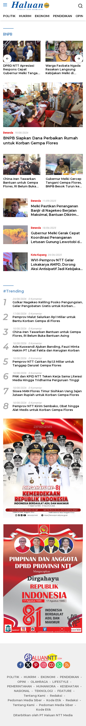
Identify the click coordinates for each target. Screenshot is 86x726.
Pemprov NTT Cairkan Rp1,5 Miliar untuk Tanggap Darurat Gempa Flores (43, 363)
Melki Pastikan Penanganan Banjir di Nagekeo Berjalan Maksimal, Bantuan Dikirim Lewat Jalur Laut (54, 212)
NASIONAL (22, 691)
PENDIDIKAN (69, 677)
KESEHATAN (69, 686)
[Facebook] (20, 665)
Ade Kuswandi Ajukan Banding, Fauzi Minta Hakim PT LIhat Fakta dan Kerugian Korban (46, 348)
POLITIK (13, 677)
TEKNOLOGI (43, 691)
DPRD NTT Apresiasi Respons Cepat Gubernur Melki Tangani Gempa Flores (21, 69)
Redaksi (56, 696)
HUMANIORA (46, 686)
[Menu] (6, 4)
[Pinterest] (36, 665)
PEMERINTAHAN (19, 686)
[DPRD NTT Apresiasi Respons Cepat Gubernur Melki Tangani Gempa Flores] (21, 51)
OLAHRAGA (39, 682)
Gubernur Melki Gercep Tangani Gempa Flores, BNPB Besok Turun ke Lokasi (64, 182)
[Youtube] (51, 665)
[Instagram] (43, 665)
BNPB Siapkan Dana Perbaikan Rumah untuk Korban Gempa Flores (40, 140)
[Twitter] (28, 665)
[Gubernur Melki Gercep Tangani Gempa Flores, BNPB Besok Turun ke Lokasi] (64, 164)
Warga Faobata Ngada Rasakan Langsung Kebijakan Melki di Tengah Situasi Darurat (63, 69)
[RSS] (66, 665)
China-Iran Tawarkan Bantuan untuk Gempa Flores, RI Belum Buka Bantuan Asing (20, 182)
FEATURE (64, 691)
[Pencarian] (80, 5)
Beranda (8, 132)
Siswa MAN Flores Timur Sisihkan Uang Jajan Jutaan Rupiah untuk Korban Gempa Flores (47, 393)
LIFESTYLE (60, 682)
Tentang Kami (34, 696)
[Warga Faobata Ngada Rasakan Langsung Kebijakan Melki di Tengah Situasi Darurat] (64, 51)
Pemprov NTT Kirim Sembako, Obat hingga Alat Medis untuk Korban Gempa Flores (46, 408)
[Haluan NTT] (30, 5)
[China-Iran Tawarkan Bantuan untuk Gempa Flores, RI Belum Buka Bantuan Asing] (21, 164)
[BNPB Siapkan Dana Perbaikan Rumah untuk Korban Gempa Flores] (43, 104)
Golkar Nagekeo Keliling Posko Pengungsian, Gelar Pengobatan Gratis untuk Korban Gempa (48, 304)
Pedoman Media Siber (25, 700)
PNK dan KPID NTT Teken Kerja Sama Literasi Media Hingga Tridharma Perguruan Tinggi (47, 378)
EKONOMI (48, 677)
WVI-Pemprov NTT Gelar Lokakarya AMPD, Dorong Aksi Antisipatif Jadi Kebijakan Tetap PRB (56, 266)
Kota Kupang (39, 254)
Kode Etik (53, 700)
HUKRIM (30, 677)
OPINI (21, 682)
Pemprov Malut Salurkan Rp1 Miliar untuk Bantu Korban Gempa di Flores (44, 319)
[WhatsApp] (59, 665)
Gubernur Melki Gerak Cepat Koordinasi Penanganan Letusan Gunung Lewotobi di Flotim (55, 239)
